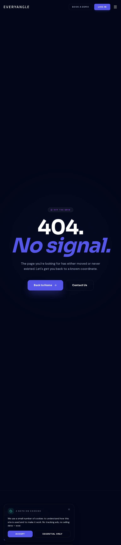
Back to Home (43, 285)
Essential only (53, 534)
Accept (20, 534)
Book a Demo (80, 7)
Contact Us (79, 285)
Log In (102, 7)
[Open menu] (115, 7)
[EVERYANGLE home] (16, 7)
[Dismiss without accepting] (69, 509)
